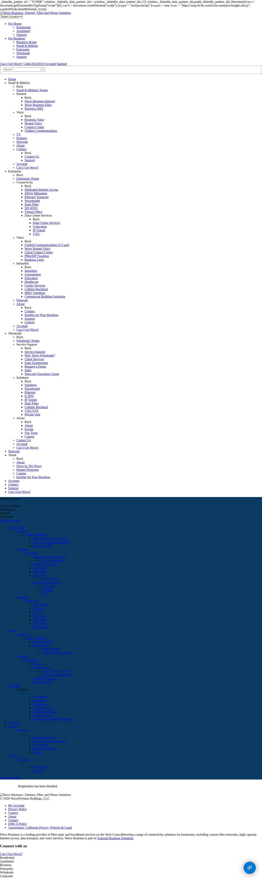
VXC (36, 234)
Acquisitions (41, 745)
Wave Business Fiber (38, 105)
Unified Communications (41, 130)
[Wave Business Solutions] (35, 13)
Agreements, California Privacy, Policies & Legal (40, 827)
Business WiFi (34, 108)
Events (29, 429)
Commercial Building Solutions (45, 296)
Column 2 (22, 549)
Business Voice (34, 119)
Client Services (34, 359)
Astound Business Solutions (115, 838)
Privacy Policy (17, 809)
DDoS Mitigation (36, 193)
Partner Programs (27, 469)
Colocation (40, 226)
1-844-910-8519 (33, 64)
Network (22, 142)
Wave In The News (29, 466)
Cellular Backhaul (36, 289)
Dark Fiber (32, 204)
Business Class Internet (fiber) (52, 542)
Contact (21, 149)
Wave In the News (45, 737)
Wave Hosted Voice (37, 248)
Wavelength (32, 200)
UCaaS (37, 664)
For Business (16, 38)
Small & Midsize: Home (32, 90)
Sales (28, 370)
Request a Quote (35, 366)
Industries (31, 270)
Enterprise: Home (27, 178)
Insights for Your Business (41, 315)
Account (50, 64)
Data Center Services (46, 223)
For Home (14, 23)
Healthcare (31, 282)
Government (33, 274)
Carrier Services (35, 285)
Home (12, 79)
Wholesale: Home (28, 340)
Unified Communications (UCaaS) (47, 245)
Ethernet (30, 392)
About (20, 145)
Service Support (35, 352)
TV (18, 134)
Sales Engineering (36, 363)
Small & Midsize (27, 45)
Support (21, 34)
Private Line (32, 414)
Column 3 (22, 597)
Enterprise (22, 49)
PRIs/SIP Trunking (37, 256)
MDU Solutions (35, 293)
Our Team (31, 433)
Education (31, 278)
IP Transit (39, 230)
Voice (12, 630)
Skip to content (9, 520)
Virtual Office (33, 212)
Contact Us (32, 156)
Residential (23, 27)
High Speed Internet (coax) (50, 538)
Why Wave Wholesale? (40, 355)
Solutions (31, 385)
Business (26, 42)
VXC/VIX (31, 410)
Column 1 (22, 531)
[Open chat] (250, 868)
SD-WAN (31, 208)
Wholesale (23, 53)
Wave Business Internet (40, 101)
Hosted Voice (33, 123)
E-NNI (29, 396)
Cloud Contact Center (39, 252)
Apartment (23, 31)
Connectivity (16, 527)
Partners (21, 138)
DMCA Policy (17, 824)
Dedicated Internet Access (41, 189)
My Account (16, 805)
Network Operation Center (42, 374)
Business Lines (34, 259)
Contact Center (34, 127)
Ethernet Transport (37, 197)
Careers (29, 322)
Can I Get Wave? (11, 64)
